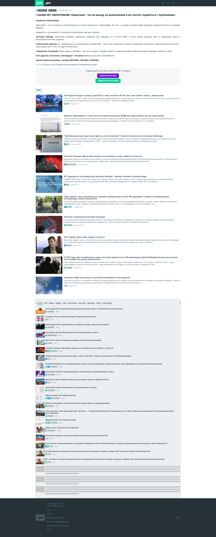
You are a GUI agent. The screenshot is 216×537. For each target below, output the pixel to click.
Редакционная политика (56, 518)
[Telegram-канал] (168, 3)
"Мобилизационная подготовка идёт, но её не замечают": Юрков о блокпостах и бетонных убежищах (113, 136)
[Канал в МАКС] (163, 3)
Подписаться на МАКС (108, 76)
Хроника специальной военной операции (84, 217)
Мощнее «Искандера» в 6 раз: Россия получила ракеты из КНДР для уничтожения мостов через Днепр (114, 116)
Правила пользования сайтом (58, 526)
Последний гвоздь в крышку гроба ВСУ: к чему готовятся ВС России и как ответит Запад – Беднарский (113, 95)
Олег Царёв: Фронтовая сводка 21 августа (84, 237)
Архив (49, 530)
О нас (49, 510)
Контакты (50, 514)
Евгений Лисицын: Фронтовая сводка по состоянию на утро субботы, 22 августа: (103, 156)
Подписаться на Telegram (108, 81)
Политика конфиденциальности (58, 522)
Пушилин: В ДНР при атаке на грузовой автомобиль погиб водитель (97, 277)
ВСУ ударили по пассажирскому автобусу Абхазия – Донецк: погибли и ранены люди (105, 176)
